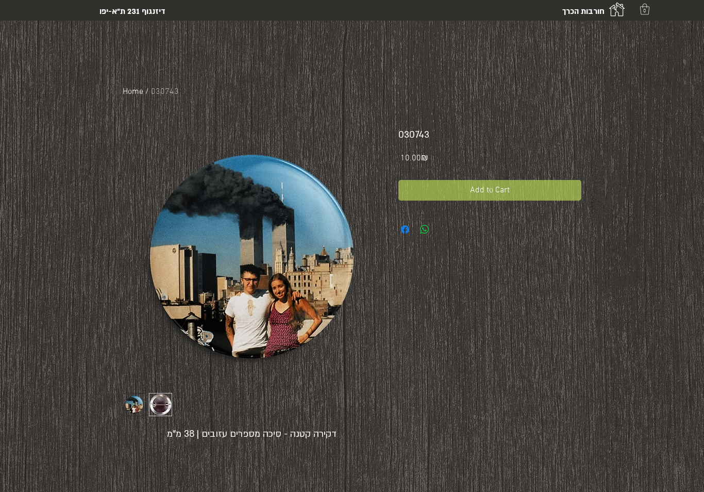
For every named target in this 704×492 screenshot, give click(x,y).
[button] (644, 9)
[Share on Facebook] (405, 229)
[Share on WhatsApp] (424, 229)
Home (133, 92)
